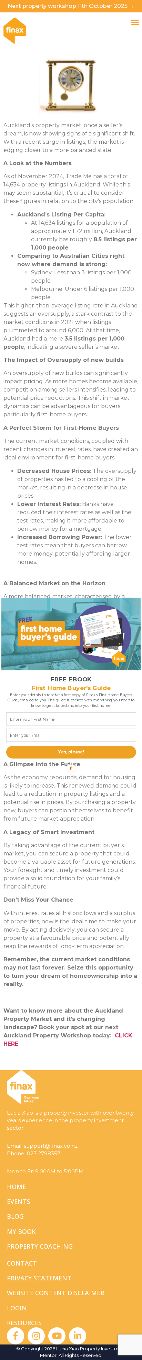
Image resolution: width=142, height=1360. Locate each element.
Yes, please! (71, 752)
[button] (71, 679)
